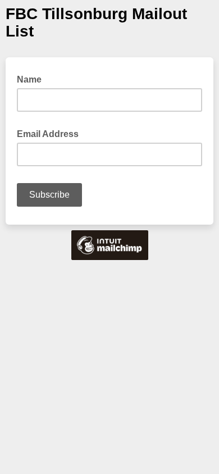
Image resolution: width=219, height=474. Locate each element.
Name (29, 79)
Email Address (51, 133)
